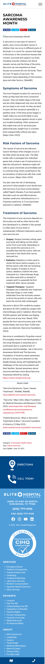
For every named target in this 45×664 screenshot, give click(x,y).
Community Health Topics (21, 443)
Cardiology (11, 575)
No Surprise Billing (15, 623)
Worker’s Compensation (17, 584)
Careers (10, 640)
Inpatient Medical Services (18, 587)
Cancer (9, 446)
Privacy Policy (13, 651)
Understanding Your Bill (17, 606)
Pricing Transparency (16, 615)
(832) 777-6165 (22, 508)
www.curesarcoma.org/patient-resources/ (22, 427)
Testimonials (12, 643)
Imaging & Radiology (16, 578)
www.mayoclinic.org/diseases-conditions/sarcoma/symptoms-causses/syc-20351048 (19, 409)
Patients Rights (13, 612)
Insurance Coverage (16, 618)
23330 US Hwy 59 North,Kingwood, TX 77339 (22, 502)
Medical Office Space (16, 646)
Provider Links (13, 654)
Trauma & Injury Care (16, 572)
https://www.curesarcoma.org (16, 378)
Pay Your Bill (12, 603)
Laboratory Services (16, 581)
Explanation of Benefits (17, 609)
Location (11, 600)
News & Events (13, 648)
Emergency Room (15, 567)
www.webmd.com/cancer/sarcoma (19, 395)
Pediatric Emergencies (17, 569)
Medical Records (14, 620)
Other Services (13, 589)
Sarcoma (16, 446)
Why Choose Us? (14, 634)
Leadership (12, 637)
